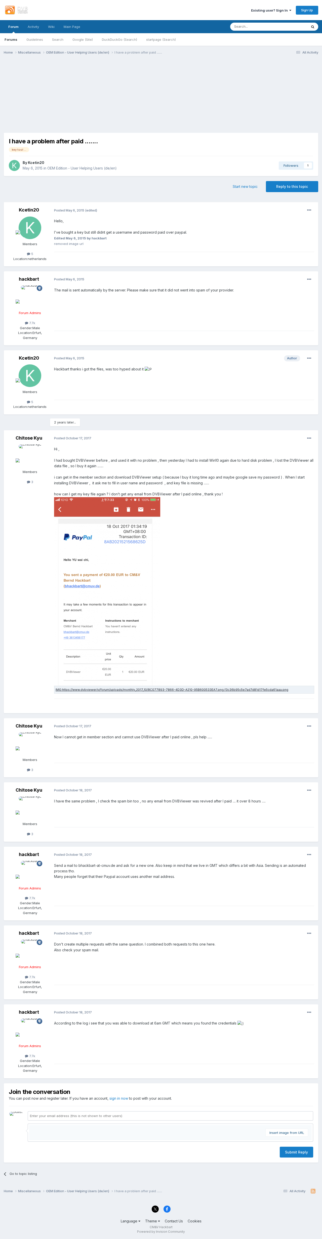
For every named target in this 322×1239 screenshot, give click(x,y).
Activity (33, 27)
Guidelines (34, 39)
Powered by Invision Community (161, 1231)
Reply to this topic (292, 186)
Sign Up (307, 10)
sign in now (118, 1098)
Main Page (72, 27)
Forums (11, 39)
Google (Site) (82, 39)
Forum (13, 27)
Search (57, 39)
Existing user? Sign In (270, 10)
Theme (151, 1221)
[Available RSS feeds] (313, 1191)
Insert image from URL (286, 1133)
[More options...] (309, 210)
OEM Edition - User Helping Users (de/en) (82, 168)
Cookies (195, 1221)
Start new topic (245, 186)
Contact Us (174, 1221)
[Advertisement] (161, 97)
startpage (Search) (161, 39)
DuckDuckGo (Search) (119, 39)
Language (129, 1221)
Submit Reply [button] (296, 1152)
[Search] (312, 27)
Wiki (51, 27)
